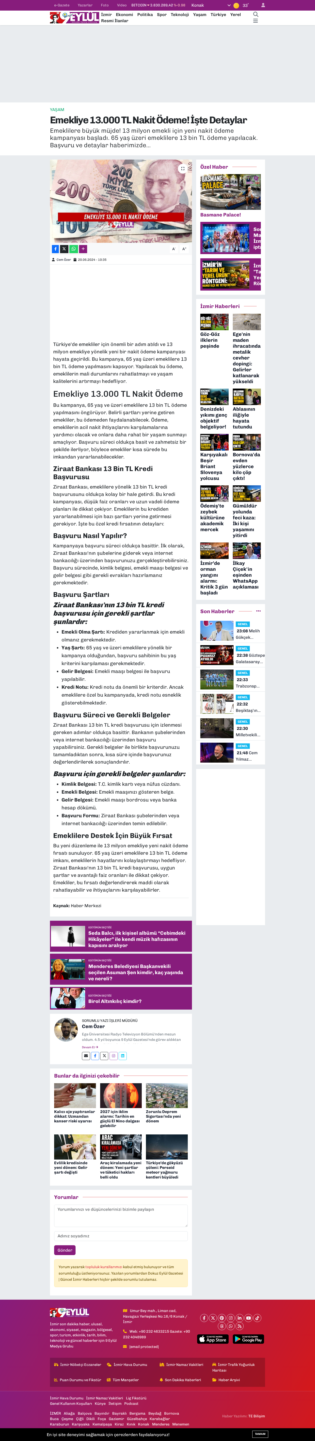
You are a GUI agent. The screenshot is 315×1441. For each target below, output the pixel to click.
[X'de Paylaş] (64, 249)
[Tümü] (258, 611)
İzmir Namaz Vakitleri (184, 1364)
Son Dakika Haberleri (183, 1380)
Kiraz (119, 1424)
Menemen (180, 1424)
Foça (102, 1419)
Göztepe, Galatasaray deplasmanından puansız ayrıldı (252, 659)
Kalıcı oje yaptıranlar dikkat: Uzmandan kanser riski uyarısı (74, 1116)
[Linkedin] (123, 1056)
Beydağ (154, 1413)
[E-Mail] (86, 1056)
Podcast (131, 1403)
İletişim (115, 1403)
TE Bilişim (256, 1416)
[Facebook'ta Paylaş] (55, 249)
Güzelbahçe (137, 1419)
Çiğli (80, 1419)
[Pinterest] (222, 1318)
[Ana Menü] (255, 21)
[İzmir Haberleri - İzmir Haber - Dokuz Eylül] (74, 17)
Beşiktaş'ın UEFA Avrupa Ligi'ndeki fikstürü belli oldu (248, 708)
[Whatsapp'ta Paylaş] (73, 249)
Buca (54, 1419)
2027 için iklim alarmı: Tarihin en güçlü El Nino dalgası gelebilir (120, 1118)
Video (122, 5)
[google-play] (248, 1339)
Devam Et (88, 1047)
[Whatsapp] (231, 1326)
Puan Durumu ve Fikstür (80, 1380)
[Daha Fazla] (83, 249)
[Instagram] (114, 1056)
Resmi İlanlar (114, 20)
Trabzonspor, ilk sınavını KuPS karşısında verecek (249, 683)
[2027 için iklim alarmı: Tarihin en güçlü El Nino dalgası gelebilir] (121, 1095)
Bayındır (101, 1413)
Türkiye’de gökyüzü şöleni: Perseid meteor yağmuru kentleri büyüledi (164, 1170)
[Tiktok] (257, 1318)
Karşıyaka (81, 1424)
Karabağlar (160, 1419)
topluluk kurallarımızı (104, 1267)
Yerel (235, 14)
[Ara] (255, 15)
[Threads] (222, 1326)
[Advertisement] (157, 63)
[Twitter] (104, 1056)
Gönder (65, 1250)
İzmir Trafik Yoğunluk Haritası (233, 1367)
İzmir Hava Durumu (130, 1364)
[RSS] (240, 1326)
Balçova (85, 1413)
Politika (145, 14)
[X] (213, 1318)
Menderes (161, 1424)
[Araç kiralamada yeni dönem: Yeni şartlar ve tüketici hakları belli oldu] (121, 1146)
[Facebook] (95, 1056)
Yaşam (199, 14)
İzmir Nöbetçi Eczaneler (80, 1364)
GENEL (243, 624)
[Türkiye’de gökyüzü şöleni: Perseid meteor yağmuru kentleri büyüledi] (167, 1146)
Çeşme (67, 1419)
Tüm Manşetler (126, 1380)
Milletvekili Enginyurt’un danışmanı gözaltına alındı (249, 732)
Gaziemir (116, 1419)
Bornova (171, 1413)
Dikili (90, 1419)
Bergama (137, 1413)
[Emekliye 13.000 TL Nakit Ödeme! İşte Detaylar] (121, 201)
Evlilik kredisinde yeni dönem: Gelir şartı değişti (70, 1168)
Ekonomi (124, 14)
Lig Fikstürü (136, 1398)
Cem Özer (64, 260)
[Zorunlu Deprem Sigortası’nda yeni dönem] (167, 1095)
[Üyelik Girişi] (261, 5)
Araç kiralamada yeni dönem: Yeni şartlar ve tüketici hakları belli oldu (121, 1170)
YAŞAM (57, 109)
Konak (143, 1424)
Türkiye (218, 14)
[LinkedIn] (240, 1318)
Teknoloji (180, 14)
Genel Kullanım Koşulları (71, 1403)
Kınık (131, 1424)
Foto (105, 5)
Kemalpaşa (102, 1424)
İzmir (106, 14)
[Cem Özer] (66, 1029)
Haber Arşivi (229, 1380)
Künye (100, 1403)
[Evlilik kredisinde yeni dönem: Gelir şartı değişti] (75, 1146)
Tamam (260, 1434)
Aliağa (69, 1413)
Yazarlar (85, 5)
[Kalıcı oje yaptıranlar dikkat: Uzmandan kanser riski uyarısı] (75, 1095)
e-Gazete (61, 5)
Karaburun (59, 1424)
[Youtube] (248, 1318)
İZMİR (55, 1413)
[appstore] (213, 1339)
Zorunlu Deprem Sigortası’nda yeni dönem (163, 1116)
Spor (162, 14)
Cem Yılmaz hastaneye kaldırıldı (247, 756)
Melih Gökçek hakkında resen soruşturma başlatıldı (248, 634)
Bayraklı (119, 1413)
